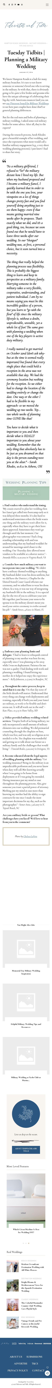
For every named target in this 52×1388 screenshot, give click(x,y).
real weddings (28, 1317)
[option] (26, 1205)
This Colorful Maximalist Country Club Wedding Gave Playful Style (32, 1306)
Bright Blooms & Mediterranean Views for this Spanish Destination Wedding (32, 1286)
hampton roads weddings (16, 43)
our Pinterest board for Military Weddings (27, 103)
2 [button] (26, 1243)
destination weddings (31, 1278)
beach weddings (28, 1261)
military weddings (37, 43)
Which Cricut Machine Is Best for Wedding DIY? (26, 1231)
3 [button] (28, 1243)
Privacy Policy (18, 1370)
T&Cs (35, 1363)
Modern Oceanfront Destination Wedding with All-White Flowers (32, 1267)
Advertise (20, 1363)
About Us (16, 1356)
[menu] (47, 4)
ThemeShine (30, 1382)
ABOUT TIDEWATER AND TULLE (26, 1150)
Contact (38, 1370)
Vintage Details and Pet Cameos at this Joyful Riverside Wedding (31, 1323)
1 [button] (23, 1243)
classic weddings (29, 1299)
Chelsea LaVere (30, 836)
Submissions (34, 1356)
